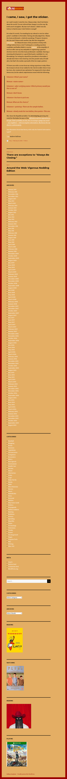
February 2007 (13, 329)
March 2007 (12, 327)
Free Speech (12, 461)
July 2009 (11, 263)
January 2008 (12, 304)
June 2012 (11, 217)
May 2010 (11, 242)
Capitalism (12, 450)
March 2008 (12, 299)
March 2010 (12, 247)
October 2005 (12, 366)
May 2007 (11, 322)
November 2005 (13, 363)
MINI (10, 484)
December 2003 (13, 416)
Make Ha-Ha (12, 480)
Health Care (12, 466)
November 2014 (13, 194)
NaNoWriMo (12, 493)
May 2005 (11, 377)
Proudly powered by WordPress (25, 774)
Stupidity (11, 521)
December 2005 (13, 361)
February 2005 (13, 384)
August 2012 (12, 212)
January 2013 (12, 208)
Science (10, 516)
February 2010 (12, 249)
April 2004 (11, 407)
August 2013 (12, 199)
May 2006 (11, 350)
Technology (12, 525)
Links (10, 475)
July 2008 (11, 290)
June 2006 (11, 347)
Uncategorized (13, 535)
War (9, 541)
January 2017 (12, 189)
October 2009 (12, 256)
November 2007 (13, 308)
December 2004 (13, 388)
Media (10, 482)
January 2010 (12, 251)
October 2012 (12, 210)
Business (11, 448)
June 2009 (11, 265)
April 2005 (11, 379)
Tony (10, 140)
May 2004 (11, 404)
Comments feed (13, 566)
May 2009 (11, 267)
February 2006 (13, 356)
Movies (10, 489)
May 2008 (11, 295)
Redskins (11, 514)
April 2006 (11, 352)
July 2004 (11, 400)
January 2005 (12, 386)
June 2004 (11, 402)
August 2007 (12, 315)
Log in (10, 562)
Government (12, 464)
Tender (10, 530)
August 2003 (12, 425)
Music (10, 491)
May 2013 (11, 201)
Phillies (10, 500)
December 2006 (13, 334)
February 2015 (12, 192)
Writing (10, 544)
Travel (10, 532)
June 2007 (11, 320)
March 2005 (12, 382)
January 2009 (12, 276)
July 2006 (11, 345)
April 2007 (11, 324)
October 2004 (12, 393)
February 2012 (12, 221)
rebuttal (34, 47)
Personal (11, 498)
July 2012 (11, 215)
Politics (26, 140)
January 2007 (12, 331)
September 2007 (13, 313)
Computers (12, 455)
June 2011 (11, 228)
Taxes (10, 523)
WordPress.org (13, 569)
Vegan (10, 537)
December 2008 (13, 279)
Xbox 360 (11, 546)
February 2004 (13, 411)
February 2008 (13, 301)
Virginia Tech (12, 539)
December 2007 (13, 306)
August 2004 (12, 398)
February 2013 (12, 205)
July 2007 (11, 317)
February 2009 (13, 274)
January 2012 (12, 224)
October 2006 (12, 338)
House (10, 471)
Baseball (11, 441)
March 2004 (12, 409)
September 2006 (13, 340)
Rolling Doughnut (11, 774)
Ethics (10, 459)
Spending (11, 519)
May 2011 (11, 231)
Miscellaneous (13, 487)
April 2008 (11, 297)
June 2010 (11, 240)
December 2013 (13, 196)
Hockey (10, 468)
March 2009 (12, 272)
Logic (10, 477)
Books (10, 445)
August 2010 (12, 237)
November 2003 (13, 418)
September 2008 (13, 285)
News (10, 496)
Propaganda (12, 507)
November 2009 (13, 253)
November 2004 (13, 391)
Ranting (10, 512)
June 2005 (11, 375)
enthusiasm (10, 42)
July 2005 (11, 372)
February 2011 (12, 233)
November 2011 (13, 226)
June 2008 (11, 292)
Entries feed (12, 564)
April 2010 (11, 244)
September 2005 (13, 368)
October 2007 (12, 311)
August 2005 (12, 370)
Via (8, 136)
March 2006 (12, 354)
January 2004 (12, 414)
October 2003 (12, 420)
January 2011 (12, 235)
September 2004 (13, 395)
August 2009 (12, 260)
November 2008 (13, 281)
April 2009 (11, 269)
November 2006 (13, 336)
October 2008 (12, 283)
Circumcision (12, 452)
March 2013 (12, 203)
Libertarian (12, 473)
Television (11, 528)
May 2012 (11, 219)
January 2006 (12, 359)
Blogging (11, 443)
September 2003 (13, 423)
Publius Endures (13, 509)
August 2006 (12, 343)
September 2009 (13, 258)
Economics (12, 457)
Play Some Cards (13, 503)
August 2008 (12, 288)
